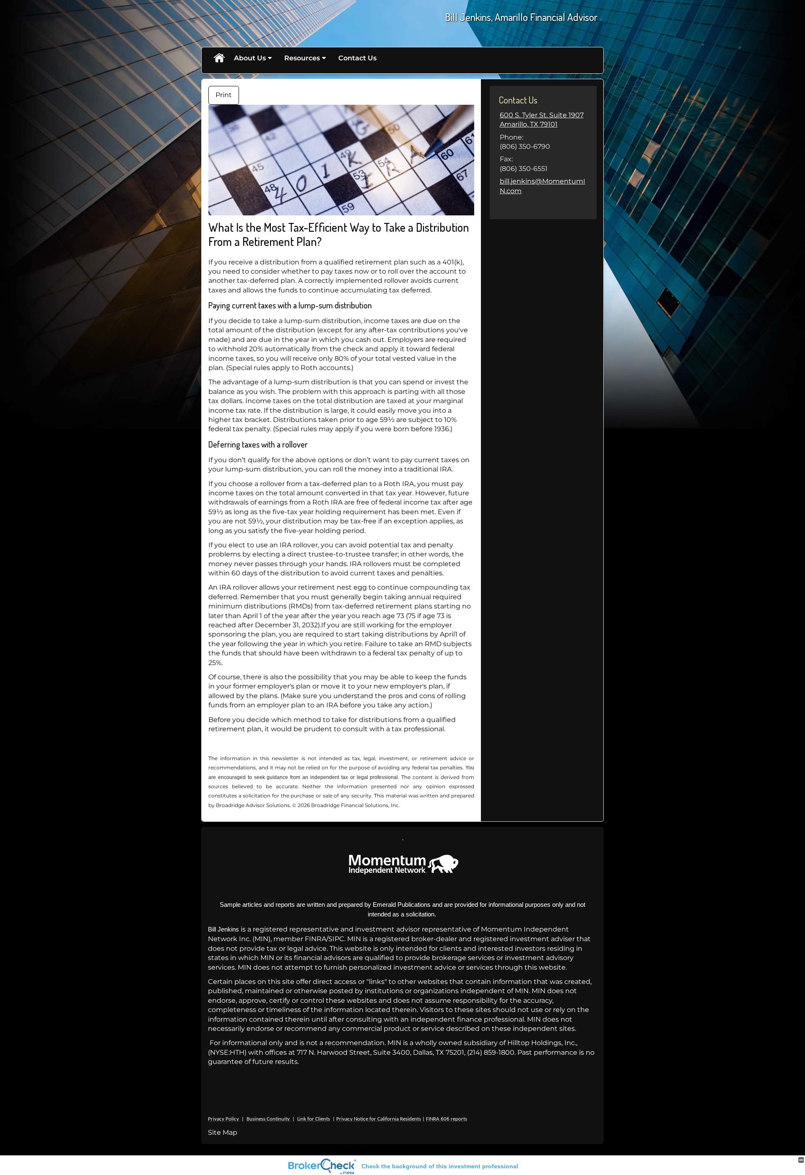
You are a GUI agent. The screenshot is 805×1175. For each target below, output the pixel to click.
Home (219, 58)
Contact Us (357, 58)
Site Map (222, 1132)
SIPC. (336, 939)
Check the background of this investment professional (439, 1166)
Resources (302, 58)
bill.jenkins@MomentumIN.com (542, 185)
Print (224, 95)
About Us (250, 58)
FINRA (315, 939)
